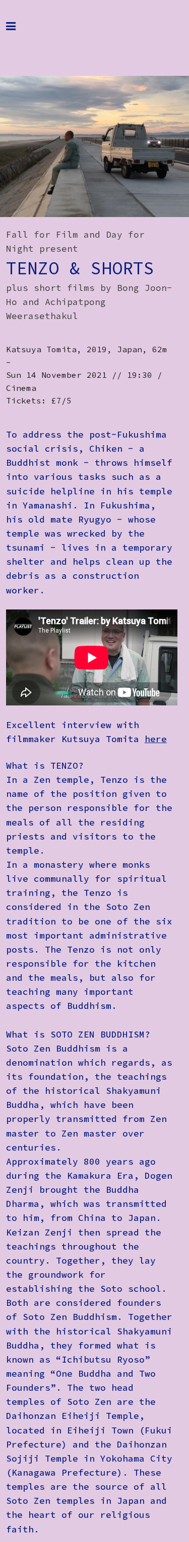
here (156, 739)
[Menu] (18, 31)
